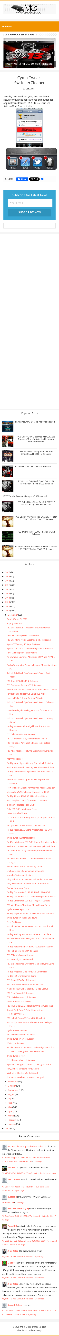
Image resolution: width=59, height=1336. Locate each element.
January (11, 1124)
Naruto (11, 1146)
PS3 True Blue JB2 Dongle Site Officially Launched (30, 1006)
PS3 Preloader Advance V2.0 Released (24, 685)
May (10, 1107)
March (11, 1115)
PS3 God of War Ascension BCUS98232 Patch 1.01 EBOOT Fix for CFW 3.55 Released (36, 547)
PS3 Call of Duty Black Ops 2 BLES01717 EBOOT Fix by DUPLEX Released (36, 503)
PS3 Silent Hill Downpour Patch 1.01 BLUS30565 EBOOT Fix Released (36, 452)
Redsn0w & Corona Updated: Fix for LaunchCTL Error (32, 689)
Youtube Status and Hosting (20, 875)
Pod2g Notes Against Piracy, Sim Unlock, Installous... (31, 763)
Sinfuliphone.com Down (18, 888)
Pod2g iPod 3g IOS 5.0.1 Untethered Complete (29, 934)
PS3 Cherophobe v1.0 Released (21, 1060)
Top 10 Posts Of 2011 (17, 619)
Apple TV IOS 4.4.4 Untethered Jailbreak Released (30, 648)
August (11, 1094)
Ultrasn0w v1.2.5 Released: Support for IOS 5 (28, 792)
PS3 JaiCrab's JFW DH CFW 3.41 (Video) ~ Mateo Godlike (24, 1173)
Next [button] (52, 53)
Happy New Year (14, 623)
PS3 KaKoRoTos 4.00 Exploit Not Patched (26, 1018)
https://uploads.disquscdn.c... (31, 1146)
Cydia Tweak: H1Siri (16, 1056)
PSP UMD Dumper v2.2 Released (22, 997)
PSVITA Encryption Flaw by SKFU (22, 653)
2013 (7, 602)
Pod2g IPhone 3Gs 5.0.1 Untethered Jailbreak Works (31, 896)
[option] (29, 53)
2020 (7, 572)
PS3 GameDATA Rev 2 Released (21, 980)
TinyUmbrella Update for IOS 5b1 (23, 1069)
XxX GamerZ (14, 1179)
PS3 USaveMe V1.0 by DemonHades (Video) (27, 738)
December (13, 615)
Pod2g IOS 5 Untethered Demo (21, 976)
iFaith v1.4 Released (16, 1043)
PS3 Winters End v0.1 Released (21, 1034)
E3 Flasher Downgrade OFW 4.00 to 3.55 (25, 1051)
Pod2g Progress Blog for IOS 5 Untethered (27, 972)
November (13, 1081)
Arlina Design (35, 1330)
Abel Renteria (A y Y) (18, 1208)
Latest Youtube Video (17, 813)
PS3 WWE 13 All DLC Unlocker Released (33, 466)
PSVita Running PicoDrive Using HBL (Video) (27, 694)
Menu (8, 26)
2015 (7, 593)
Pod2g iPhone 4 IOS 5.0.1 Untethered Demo (27, 796)
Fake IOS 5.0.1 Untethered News (22, 809)
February (12, 1120)
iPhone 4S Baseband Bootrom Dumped (25, 1077)
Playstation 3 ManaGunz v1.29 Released (18, 1257)
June (10, 1103)
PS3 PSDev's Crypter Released (21, 955)
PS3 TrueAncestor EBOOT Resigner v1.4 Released (36, 533)
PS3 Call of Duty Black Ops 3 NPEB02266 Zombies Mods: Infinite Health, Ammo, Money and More (36, 439)
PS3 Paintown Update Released (21, 734)
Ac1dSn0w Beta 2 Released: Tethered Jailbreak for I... (32, 1047)
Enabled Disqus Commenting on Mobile (25, 871)
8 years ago (20, 1245)
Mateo (11, 1263)
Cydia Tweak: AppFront (18, 909)
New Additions (14, 922)
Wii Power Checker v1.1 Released (22, 1073)
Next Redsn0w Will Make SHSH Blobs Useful (27, 989)
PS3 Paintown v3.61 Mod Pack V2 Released (35, 422)
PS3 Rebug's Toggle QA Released (22, 951)
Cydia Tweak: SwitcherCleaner (29, 80)
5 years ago (19, 1191)
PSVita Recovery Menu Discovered (23, 635)
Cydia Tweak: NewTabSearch (20, 1039)
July (9, 1098)
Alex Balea (13, 1251)
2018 (7, 581)
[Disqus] (29, 278)
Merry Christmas (14, 759)
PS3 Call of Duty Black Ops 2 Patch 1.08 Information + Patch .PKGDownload (36, 482)
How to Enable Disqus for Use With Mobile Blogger (31, 788)
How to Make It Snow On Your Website (25, 698)
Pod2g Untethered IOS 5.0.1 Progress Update (28, 900)
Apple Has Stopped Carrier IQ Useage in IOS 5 (29, 1064)
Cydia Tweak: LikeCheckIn (19, 1001)
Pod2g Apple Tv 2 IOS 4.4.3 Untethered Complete (30, 913)
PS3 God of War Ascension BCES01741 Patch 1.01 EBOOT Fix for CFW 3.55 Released (36, 518)
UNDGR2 (12, 1167)
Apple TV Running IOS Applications (23, 644)
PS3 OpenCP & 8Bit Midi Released (22, 681)
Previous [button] (7, 53)
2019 (7, 576)
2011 (7, 610)
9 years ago (32, 1314)
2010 (7, 1128)
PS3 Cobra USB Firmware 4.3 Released (25, 984)
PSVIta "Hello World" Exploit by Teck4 (24, 866)
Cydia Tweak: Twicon (17, 1030)
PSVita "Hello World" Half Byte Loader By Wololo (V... (31, 767)
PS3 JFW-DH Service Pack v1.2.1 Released (26, 825)
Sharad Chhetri (15, 1305)
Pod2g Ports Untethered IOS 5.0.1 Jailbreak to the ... (31, 946)
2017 (7, 585)
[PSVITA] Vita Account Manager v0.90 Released (25, 496)
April (10, 1111)
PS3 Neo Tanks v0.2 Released (20, 993)
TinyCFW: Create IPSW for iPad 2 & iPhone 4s (28, 883)
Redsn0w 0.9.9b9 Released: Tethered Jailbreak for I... (31, 846)
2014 (7, 598)
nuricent (12, 1197)
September (13, 1090)
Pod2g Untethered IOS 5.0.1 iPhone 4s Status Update (32, 842)
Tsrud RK (12, 1226)
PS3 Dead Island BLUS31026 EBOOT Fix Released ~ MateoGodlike (27, 1216)
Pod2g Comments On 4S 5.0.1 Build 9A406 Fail (28, 892)
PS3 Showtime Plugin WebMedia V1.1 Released (29, 640)
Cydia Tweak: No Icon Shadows (22, 918)
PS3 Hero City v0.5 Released (20, 959)
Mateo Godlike (8, 1202)
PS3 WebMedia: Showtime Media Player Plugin (28, 905)
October (12, 1086)
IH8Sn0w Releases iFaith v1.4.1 (21, 805)
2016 (7, 589)
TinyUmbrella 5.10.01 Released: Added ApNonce (29, 879)
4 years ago (51, 1173)
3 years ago (37, 1161)
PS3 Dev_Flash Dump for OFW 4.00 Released (27, 800)
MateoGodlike (39, 1327)
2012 (7, 606)
